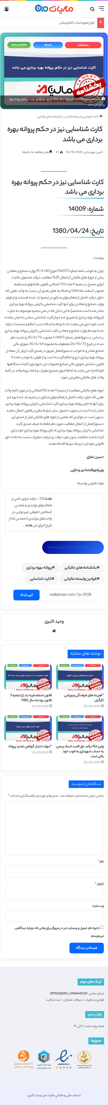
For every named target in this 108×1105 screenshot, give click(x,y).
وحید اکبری (54, 621)
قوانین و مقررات (94, 1000)
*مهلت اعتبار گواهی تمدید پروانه (30, 746)
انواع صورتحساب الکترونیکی (77, 23)
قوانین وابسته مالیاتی (78, 117)
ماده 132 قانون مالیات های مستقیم (73, 547)
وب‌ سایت (98, 906)
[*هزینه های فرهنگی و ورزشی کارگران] (80, 677)
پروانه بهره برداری (39, 568)
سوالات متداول (72, 1000)
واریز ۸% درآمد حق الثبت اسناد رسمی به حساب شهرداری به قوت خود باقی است (80, 751)
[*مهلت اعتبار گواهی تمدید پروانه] (28, 728)
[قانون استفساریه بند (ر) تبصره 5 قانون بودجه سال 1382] (28, 677)
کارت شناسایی (40, 579)
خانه (96, 117)
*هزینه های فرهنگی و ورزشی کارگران (84, 698)
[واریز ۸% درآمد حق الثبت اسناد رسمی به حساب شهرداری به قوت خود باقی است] (80, 728)
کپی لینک (26, 595)
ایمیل (99, 884)
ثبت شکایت (53, 1000)
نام (101, 861)
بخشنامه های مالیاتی (50, 117)
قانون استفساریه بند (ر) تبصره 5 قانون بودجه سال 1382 (31, 698)
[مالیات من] (54, 9)
